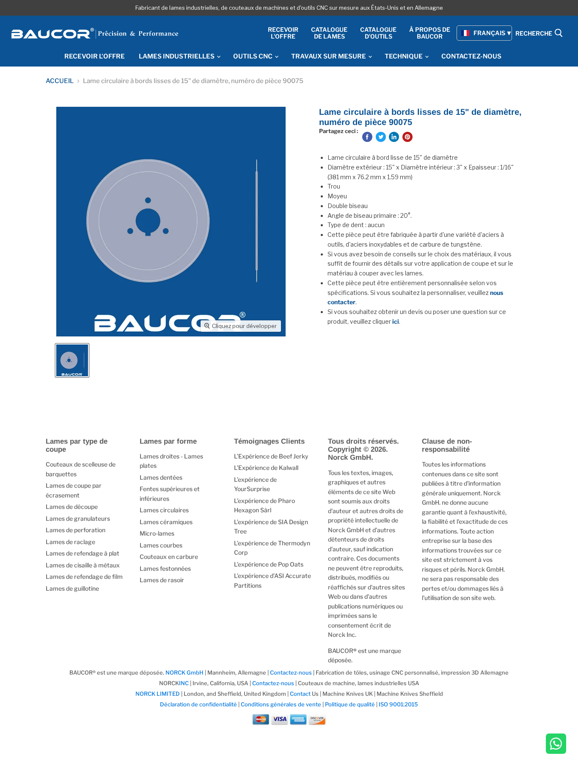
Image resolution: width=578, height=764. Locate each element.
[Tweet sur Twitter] (381, 137)
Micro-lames (157, 533)
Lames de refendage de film (84, 576)
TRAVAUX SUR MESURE (329, 56)
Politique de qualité (350, 704)
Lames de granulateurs (78, 518)
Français (489, 32)
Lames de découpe (72, 506)
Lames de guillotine (72, 588)
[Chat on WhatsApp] (556, 744)
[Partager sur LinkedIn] (394, 137)
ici (395, 321)
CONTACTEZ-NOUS (471, 56)
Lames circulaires (164, 510)
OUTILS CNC (253, 56)
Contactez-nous (291, 672)
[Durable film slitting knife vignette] (72, 360)
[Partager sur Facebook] (367, 137)
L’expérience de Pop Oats (268, 564)
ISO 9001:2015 (398, 704)
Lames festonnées (165, 568)
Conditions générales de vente (281, 704)
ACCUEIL (60, 81)
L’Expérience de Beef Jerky (271, 456)
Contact (300, 693)
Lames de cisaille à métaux (83, 565)
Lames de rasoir (162, 579)
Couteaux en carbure (169, 556)
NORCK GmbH (184, 672)
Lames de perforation (75, 529)
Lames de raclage (70, 541)
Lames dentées (161, 477)
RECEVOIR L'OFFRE (94, 56)
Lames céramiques (166, 521)
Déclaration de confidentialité (198, 704)
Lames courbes (161, 545)
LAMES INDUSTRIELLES (177, 56)
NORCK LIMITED (158, 693)
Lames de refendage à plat (82, 553)
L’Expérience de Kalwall (266, 467)
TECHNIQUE (404, 56)
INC (184, 683)
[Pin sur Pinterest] (407, 137)
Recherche (534, 33)
